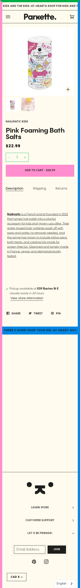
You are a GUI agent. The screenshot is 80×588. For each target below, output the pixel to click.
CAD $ (15, 577)
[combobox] (65, 583)
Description (14, 188)
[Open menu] (12, 16)
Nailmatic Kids (17, 121)
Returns (61, 188)
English (61, 583)
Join (57, 549)
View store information (26, 298)
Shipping (39, 188)
